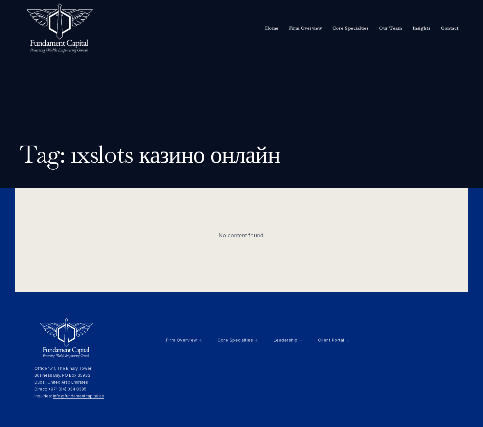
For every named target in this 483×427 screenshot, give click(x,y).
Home (272, 28)
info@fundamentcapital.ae (78, 395)
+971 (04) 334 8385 (67, 389)
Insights (421, 28)
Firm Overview (305, 28)
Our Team (390, 28)
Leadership (286, 340)
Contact (450, 28)
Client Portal (331, 340)
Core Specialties (351, 28)
